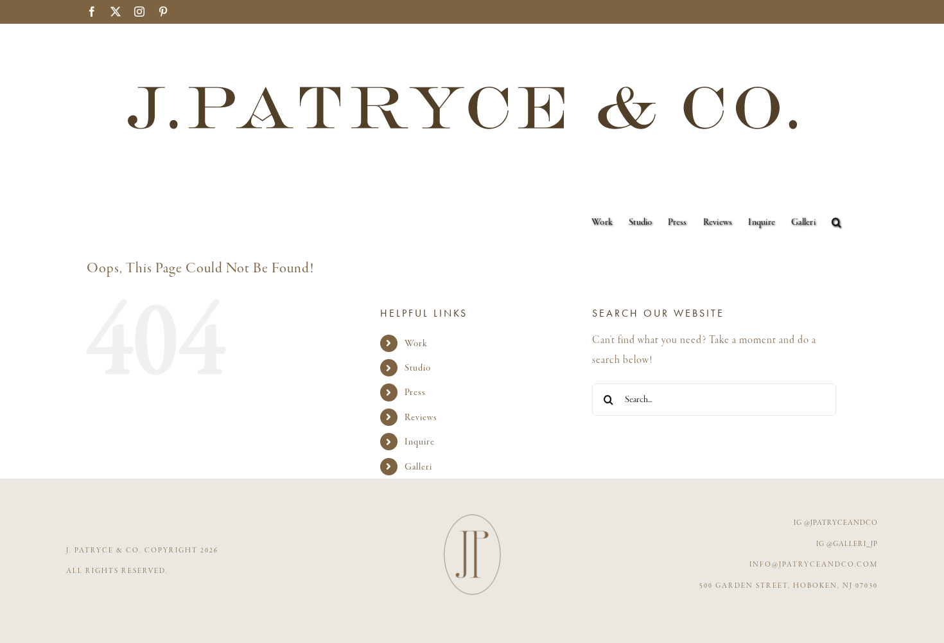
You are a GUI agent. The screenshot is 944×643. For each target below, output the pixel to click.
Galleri (418, 467)
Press (415, 392)
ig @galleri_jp (847, 544)
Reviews (421, 417)
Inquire (420, 442)
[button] (836, 222)
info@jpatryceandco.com (813, 564)
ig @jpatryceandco (836, 522)
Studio (418, 368)
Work (416, 343)
